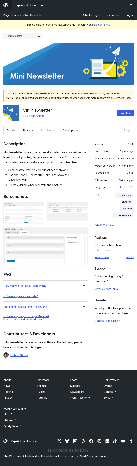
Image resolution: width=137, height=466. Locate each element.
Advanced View (104, 225)
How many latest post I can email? (24, 285)
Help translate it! (101, 24)
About (7, 380)
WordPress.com (14, 408)
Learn (73, 380)
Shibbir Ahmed (36, 115)
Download (125, 113)
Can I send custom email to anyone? (25, 306)
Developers (77, 391)
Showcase (43, 380)
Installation (48, 130)
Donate (110, 391)
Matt (8, 414)
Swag (109, 397)
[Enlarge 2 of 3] (83, 207)
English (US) (127, 187)
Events (108, 385)
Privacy (8, 397)
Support (129, 130)
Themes (42, 385)
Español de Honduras (24, 441)
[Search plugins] (38, 36)
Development (70, 130)
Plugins (41, 391)
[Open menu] (131, 5)
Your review (102, 257)
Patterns (42, 397)
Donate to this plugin (107, 320)
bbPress (10, 420)
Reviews (28, 130)
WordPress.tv (80, 397)
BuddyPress (12, 426)
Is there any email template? (20, 296)
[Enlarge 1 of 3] (40, 207)
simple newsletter (123, 215)
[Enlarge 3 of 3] (83, 231)
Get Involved (112, 380)
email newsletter (124, 195)
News (6, 385)
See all (130, 257)
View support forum (107, 289)
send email (126, 208)
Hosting (8, 391)
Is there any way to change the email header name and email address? (26, 318)
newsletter (127, 202)
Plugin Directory (12, 15)
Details (11, 130)
